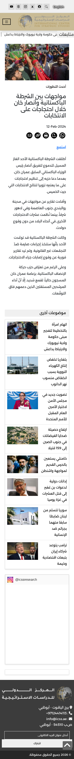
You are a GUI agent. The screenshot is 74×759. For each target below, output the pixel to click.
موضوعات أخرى (52, 313)
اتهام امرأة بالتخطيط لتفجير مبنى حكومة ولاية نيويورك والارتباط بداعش (55, 337)
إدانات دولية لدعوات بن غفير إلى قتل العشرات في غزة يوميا (54, 490)
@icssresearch (26, 579)
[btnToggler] (6, 22)
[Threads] (18, 7)
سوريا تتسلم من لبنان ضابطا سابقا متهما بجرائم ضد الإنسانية (55, 522)
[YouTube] (11, 7)
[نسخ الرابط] (38, 135)
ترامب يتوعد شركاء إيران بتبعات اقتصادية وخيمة (55, 554)
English (58, 7)
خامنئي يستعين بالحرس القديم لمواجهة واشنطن (54, 465)
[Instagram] (25, 7)
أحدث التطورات (56, 87)
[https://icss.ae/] (37, 694)
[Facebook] (39, 7)
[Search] (46, 7)
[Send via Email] (29, 135)
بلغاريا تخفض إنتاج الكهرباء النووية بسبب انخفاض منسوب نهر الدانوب (55, 372)
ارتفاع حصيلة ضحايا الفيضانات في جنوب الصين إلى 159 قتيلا (55, 439)
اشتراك (37, 743)
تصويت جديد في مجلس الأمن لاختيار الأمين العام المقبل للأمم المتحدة (54, 407)
